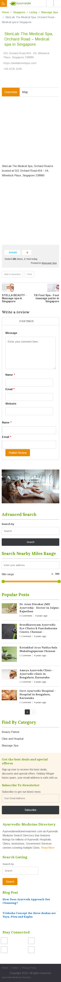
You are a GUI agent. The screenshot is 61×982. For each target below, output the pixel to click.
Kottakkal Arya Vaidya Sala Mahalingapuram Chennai (38, 649)
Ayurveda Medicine (11, 977)
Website (10, 403)
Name (10, 374)
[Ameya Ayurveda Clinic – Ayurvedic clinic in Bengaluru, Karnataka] (9, 675)
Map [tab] (25, 92)
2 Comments (25, 615)
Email (10, 389)
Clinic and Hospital (12, 738)
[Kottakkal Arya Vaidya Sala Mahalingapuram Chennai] (9, 655)
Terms (15, 968)
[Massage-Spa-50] (30, 486)
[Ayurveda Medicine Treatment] (31, 3)
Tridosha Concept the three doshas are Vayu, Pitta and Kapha (29, 914)
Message (11, 333)
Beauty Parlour (10, 732)
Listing (33, 12)
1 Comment (25, 636)
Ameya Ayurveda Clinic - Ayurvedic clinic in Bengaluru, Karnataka (36, 673)
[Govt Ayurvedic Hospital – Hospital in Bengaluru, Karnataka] (9, 696)
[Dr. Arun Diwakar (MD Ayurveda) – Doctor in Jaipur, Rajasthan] (9, 609)
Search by (8, 524)
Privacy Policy (29, 968)
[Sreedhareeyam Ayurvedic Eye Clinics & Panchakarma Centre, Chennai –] (9, 632)
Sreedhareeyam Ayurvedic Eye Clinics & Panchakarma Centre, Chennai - (38, 628)
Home (5, 12)
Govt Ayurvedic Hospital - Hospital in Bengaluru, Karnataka (37, 694)
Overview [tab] (10, 92)
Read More (47, 847)
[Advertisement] (30, 132)
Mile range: (8, 574)
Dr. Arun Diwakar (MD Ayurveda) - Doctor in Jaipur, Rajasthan (39, 607)
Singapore (19, 12)
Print (29, 274)
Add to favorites (12, 274)
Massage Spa (49, 12)
